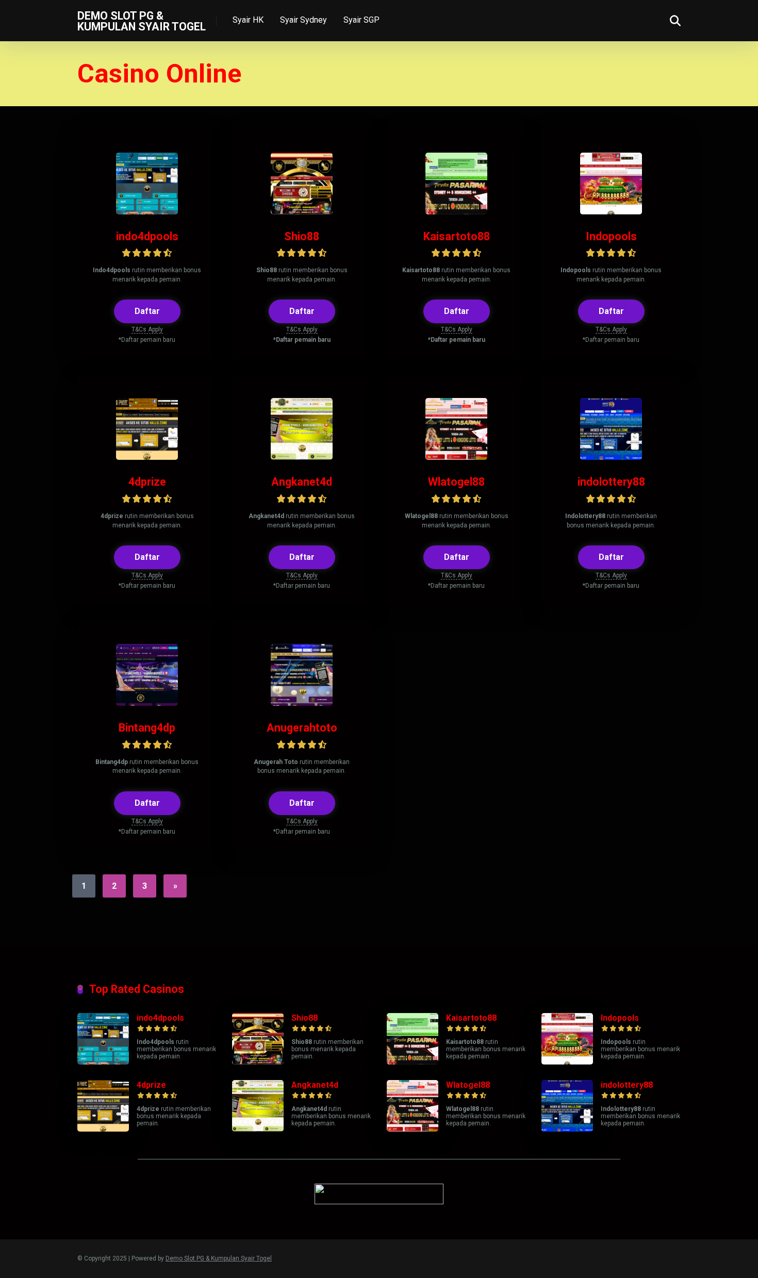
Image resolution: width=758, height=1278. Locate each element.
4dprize (147, 481)
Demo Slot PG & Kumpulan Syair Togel (141, 20)
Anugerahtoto (302, 727)
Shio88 (301, 236)
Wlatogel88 (456, 481)
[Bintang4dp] (147, 703)
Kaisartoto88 (456, 236)
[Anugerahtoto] (302, 703)
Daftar (147, 311)
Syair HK (248, 20)
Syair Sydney (303, 20)
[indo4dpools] (147, 212)
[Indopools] (611, 212)
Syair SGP (361, 20)
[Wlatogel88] (456, 457)
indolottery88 (611, 481)
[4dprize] (147, 457)
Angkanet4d (301, 481)
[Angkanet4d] (302, 457)
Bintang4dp (147, 727)
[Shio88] (302, 212)
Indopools (611, 236)
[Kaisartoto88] (456, 212)
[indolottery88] (611, 457)
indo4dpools (147, 236)
